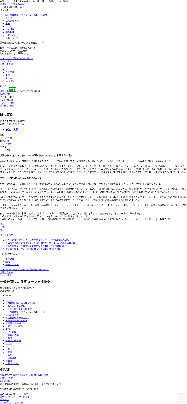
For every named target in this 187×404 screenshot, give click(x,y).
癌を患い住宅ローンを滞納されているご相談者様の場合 (32, 249)
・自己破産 (10, 358)
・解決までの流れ (14, 326)
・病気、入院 (12, 335)
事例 (7, 23)
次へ (2, 230)
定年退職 (9, 259)
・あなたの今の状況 (15, 306)
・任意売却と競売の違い (17, 317)
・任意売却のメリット (16, 320)
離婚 (7, 262)
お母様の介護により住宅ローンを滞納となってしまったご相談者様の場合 (41, 243)
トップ (8, 18)
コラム (8, 26)
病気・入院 (11, 129)
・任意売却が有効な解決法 (18, 309)
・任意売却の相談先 (15, 323)
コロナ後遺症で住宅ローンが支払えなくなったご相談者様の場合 (37, 240)
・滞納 (8, 355)
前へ (2, 224)
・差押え (9, 349)
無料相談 (9, 32)
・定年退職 (10, 332)
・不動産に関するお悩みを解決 (20, 303)
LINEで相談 (6, 61)
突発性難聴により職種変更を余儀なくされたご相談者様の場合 (36, 246)
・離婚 (8, 338)
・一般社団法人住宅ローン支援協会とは (25, 312)
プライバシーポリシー (50, 384)
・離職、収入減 (13, 340)
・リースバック (13, 346)
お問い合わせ (12, 35)
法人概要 (9, 29)
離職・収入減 (12, 264)
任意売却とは (12, 21)
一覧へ (3, 227)
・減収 (8, 352)
